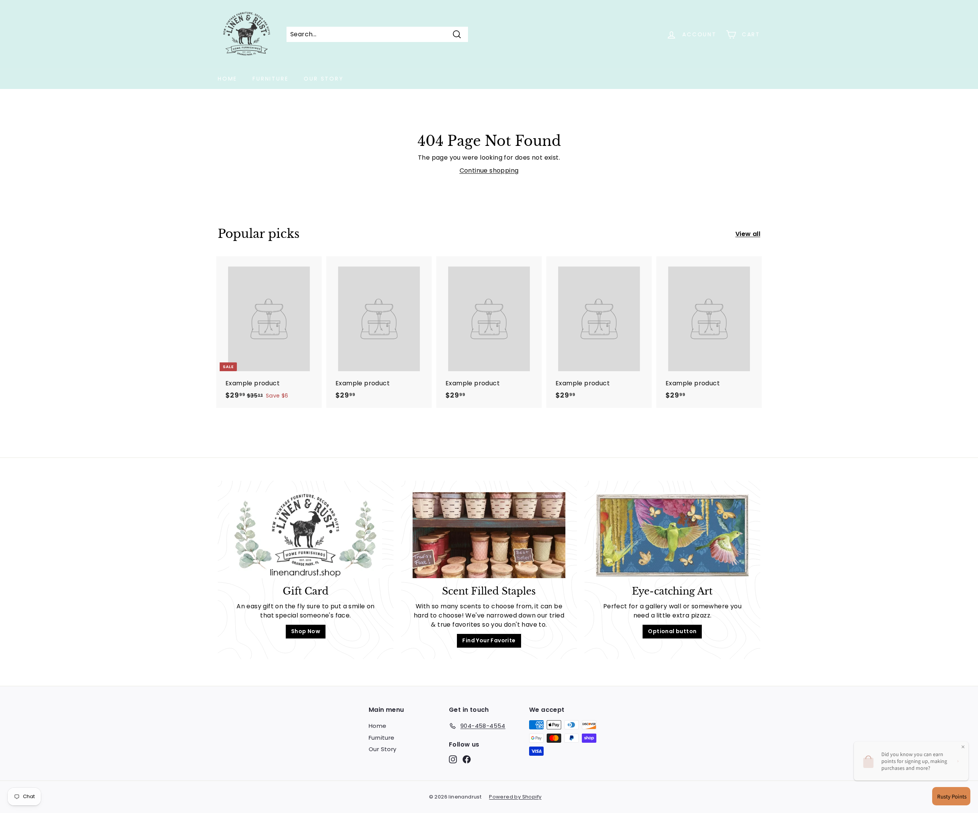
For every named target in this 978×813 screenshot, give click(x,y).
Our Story (323, 78)
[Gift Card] (305, 535)
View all (747, 234)
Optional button (672, 631)
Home (227, 78)
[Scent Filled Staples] (489, 535)
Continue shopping (489, 170)
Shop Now (305, 631)
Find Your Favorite (488, 640)
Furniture (270, 78)
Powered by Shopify (515, 796)
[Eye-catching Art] (672, 535)
